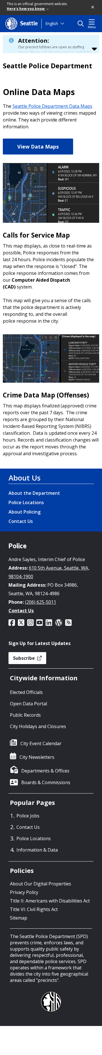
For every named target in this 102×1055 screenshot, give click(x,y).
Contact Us (20, 521)
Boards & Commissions (45, 782)
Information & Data (37, 850)
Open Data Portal (28, 703)
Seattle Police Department (47, 66)
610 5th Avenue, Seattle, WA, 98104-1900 (48, 572)
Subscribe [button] (24, 658)
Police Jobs (27, 816)
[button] (93, 7)
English (51, 23)
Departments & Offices (45, 771)
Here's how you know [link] (26, 8)
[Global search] (82, 23)
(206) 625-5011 (40, 602)
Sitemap (18, 918)
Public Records (25, 715)
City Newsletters (37, 757)
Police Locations (26, 502)
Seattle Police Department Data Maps (52, 106)
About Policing (24, 512)
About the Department (34, 493)
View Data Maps (38, 146)
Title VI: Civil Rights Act (34, 909)
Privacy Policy (24, 892)
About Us (24, 478)
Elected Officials (26, 692)
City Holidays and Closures (38, 726)
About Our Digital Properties (40, 884)
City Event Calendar (40, 743)
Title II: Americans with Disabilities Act (50, 901)
